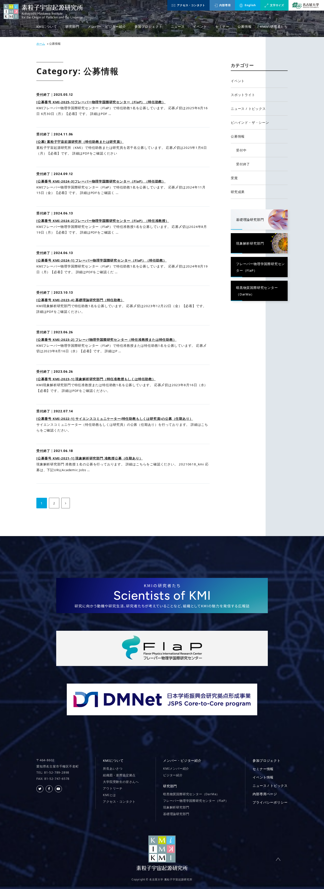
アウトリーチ (113, 788)
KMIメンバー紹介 (176, 768)
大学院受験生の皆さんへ (121, 782)
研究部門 (72, 26)
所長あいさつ (113, 768)
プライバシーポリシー (270, 802)
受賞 (234, 178)
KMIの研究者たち (274, 26)
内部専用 (225, 5)
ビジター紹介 (173, 775)
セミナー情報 (263, 769)
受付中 (241, 150)
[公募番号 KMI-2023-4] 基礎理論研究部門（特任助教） (80, 300)
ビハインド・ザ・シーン (250, 122)
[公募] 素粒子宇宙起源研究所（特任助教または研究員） (80, 141)
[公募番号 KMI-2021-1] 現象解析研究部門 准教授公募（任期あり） (89, 458)
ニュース (178, 26)
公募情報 (244, 26)
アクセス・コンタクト (191, 5)
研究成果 (238, 192)
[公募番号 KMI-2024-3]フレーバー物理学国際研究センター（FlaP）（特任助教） (101, 181)
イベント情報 (263, 777)
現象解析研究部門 (176, 807)
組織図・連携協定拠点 (119, 775)
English (250, 5)
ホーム (40, 44)
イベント (200, 26)
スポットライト (243, 94)
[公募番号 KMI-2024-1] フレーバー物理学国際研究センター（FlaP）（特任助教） (101, 260)
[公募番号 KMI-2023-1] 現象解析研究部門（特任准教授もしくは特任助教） (96, 379)
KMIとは (109, 795)
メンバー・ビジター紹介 (107, 26)
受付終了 (243, 164)
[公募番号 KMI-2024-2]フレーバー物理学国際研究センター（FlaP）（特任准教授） (102, 220)
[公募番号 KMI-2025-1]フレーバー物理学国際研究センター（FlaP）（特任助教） (101, 102)
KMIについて (46, 26)
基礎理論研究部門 (176, 814)
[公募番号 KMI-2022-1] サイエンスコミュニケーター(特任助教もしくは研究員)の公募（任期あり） (114, 418)
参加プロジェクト (148, 26)
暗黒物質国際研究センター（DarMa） (191, 794)
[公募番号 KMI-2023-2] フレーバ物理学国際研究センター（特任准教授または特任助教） (106, 339)
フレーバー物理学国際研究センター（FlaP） (196, 801)
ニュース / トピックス (248, 108)
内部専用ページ (265, 794)
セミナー (222, 26)
